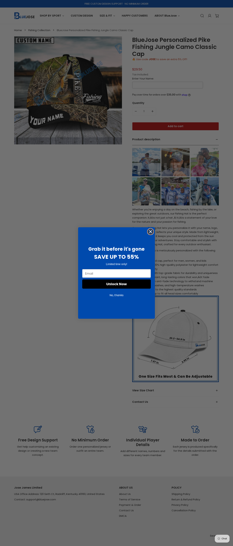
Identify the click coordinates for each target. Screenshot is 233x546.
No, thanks (116, 295)
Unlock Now (116, 284)
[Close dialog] (151, 232)
